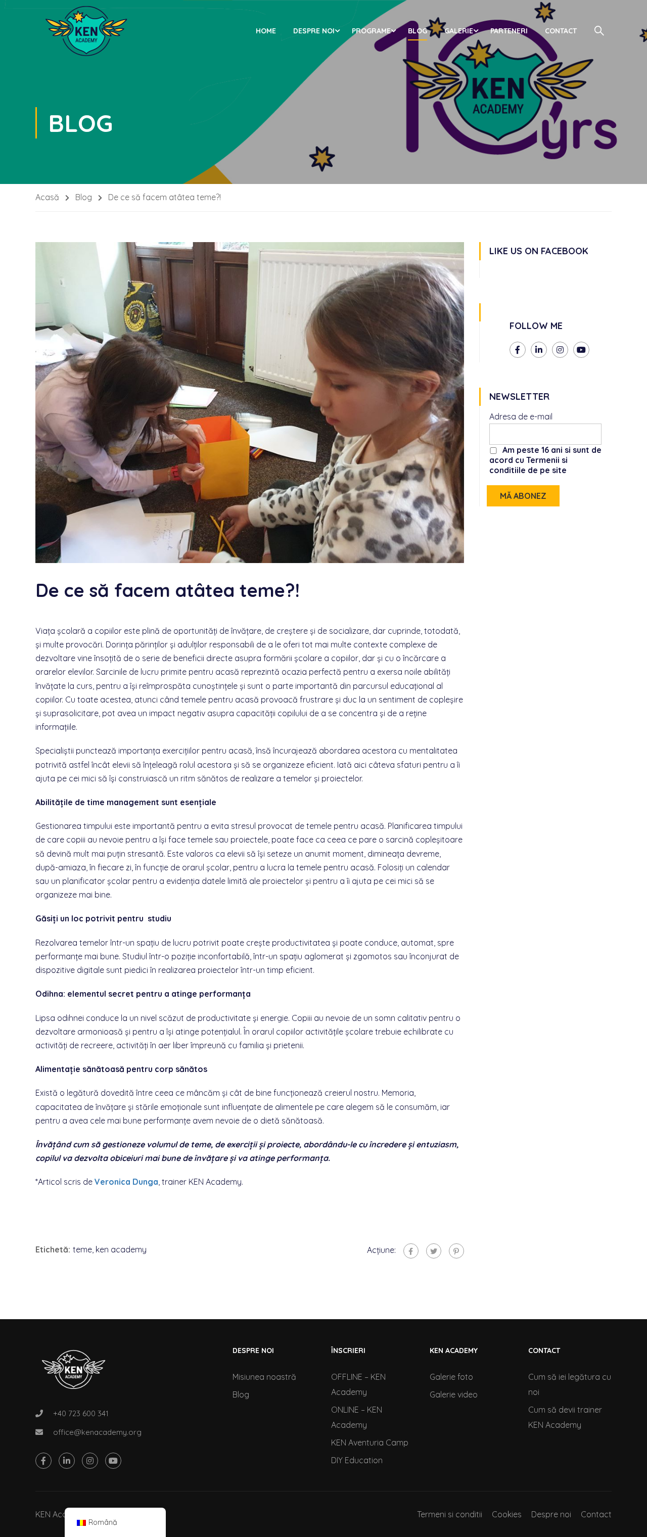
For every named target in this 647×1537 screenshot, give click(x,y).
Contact (561, 30)
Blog (417, 30)
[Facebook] (411, 1251)
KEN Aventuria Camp (369, 1442)
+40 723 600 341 (81, 1413)
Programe (371, 30)
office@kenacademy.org (97, 1432)
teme (82, 1249)
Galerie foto (451, 1377)
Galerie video (454, 1394)
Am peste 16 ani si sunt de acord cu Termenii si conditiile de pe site (545, 460)
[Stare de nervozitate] (433, 1251)
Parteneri (509, 30)
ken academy (121, 1249)
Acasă (47, 197)
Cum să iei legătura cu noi (569, 1384)
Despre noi (314, 30)
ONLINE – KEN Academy (356, 1417)
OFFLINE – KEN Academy (358, 1384)
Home (266, 30)
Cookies (507, 1514)
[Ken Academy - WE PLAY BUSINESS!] (85, 31)
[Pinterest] (456, 1251)
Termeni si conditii (449, 1514)
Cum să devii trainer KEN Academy (565, 1417)
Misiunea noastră (264, 1377)
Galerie (458, 30)
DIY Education (357, 1460)
